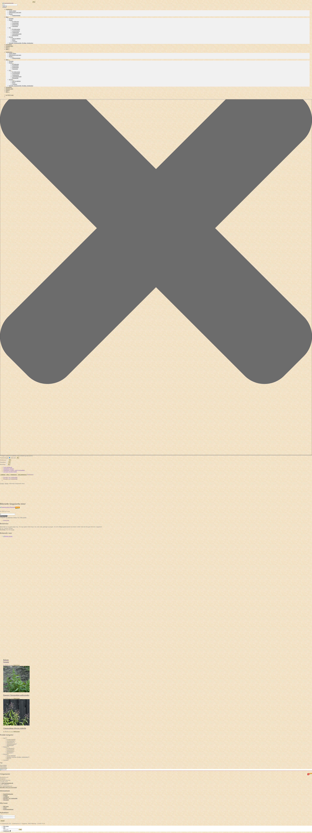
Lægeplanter (15, 23)
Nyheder (11, 18)
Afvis (7, 474)
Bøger (13, 40)
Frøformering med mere (15, 12)
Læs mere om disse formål (10, 471)
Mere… (8, 49)
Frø (10, 27)
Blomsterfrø (15, 35)
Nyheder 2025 (9, 46)
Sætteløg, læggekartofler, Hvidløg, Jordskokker (21, 43)
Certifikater (6, 797)
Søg (4, 827)
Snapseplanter (3, 768)
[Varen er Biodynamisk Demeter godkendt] (17, 508)
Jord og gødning (16, 38)
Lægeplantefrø (16, 30)
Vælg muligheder (7, 467)
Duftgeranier (15, 24)
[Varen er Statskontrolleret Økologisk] (7, 508)
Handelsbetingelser (8, 794)
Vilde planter (23, 517)
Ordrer (5, 808)
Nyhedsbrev (9, 44)
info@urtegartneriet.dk (7, 783)
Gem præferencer (22, 474)
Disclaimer (6, 800)
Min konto (6, 806)
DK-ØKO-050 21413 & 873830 (8, 787)
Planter (11, 14)
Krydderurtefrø (16, 29)
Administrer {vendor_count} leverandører (14, 470)
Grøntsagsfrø (15, 32)
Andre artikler (12, 11)
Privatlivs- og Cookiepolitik (10, 477)
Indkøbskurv (7, 831)
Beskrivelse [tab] (6, 520)
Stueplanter (15, 26)
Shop (7, 17)
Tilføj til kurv (4, 516)
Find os (8, 47)
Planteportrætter (16, 15)
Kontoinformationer (8, 809)
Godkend (3, 474)
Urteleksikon (9, 9)
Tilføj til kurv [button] (16, 665)
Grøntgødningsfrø (16, 34)
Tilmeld (2, 820)
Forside (2, 483)
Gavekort (14, 41)
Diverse (11, 37)
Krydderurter (15, 21)
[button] (156, 228)
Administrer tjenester (8, 468)
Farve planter (3, 765)
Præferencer (13, 474)
